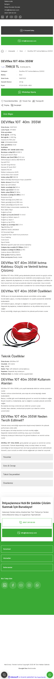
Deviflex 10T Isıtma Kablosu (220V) (31, 71)
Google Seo (23, 668)
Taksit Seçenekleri (11, 474)
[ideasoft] (13, 677)
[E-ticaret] (26, 677)
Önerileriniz (8, 483)
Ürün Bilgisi (8, 114)
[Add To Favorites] (9, 101)
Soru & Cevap (9, 465)
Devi (20, 75)
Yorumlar (7, 457)
